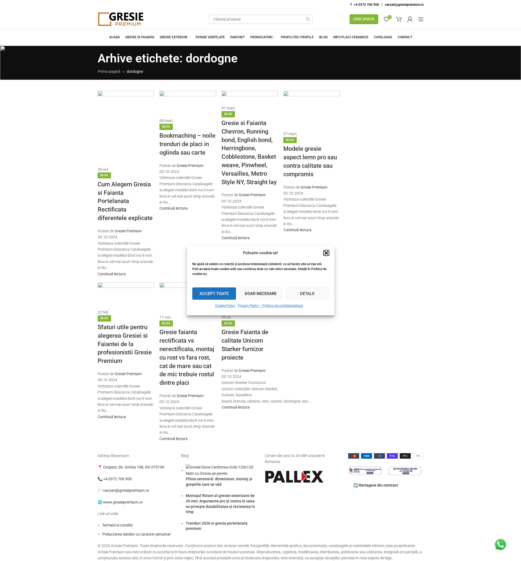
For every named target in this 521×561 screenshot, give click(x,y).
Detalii (307, 293)
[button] (326, 253)
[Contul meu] (409, 19)
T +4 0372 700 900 (364, 5)
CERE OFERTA (363, 19)
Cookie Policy (225, 306)
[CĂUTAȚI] (308, 19)
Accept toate (214, 293)
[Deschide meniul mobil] (420, 19)
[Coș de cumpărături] (399, 19)
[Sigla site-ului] (121, 19)
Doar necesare (260, 293)
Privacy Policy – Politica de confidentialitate (270, 306)
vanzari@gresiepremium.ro (404, 5)
